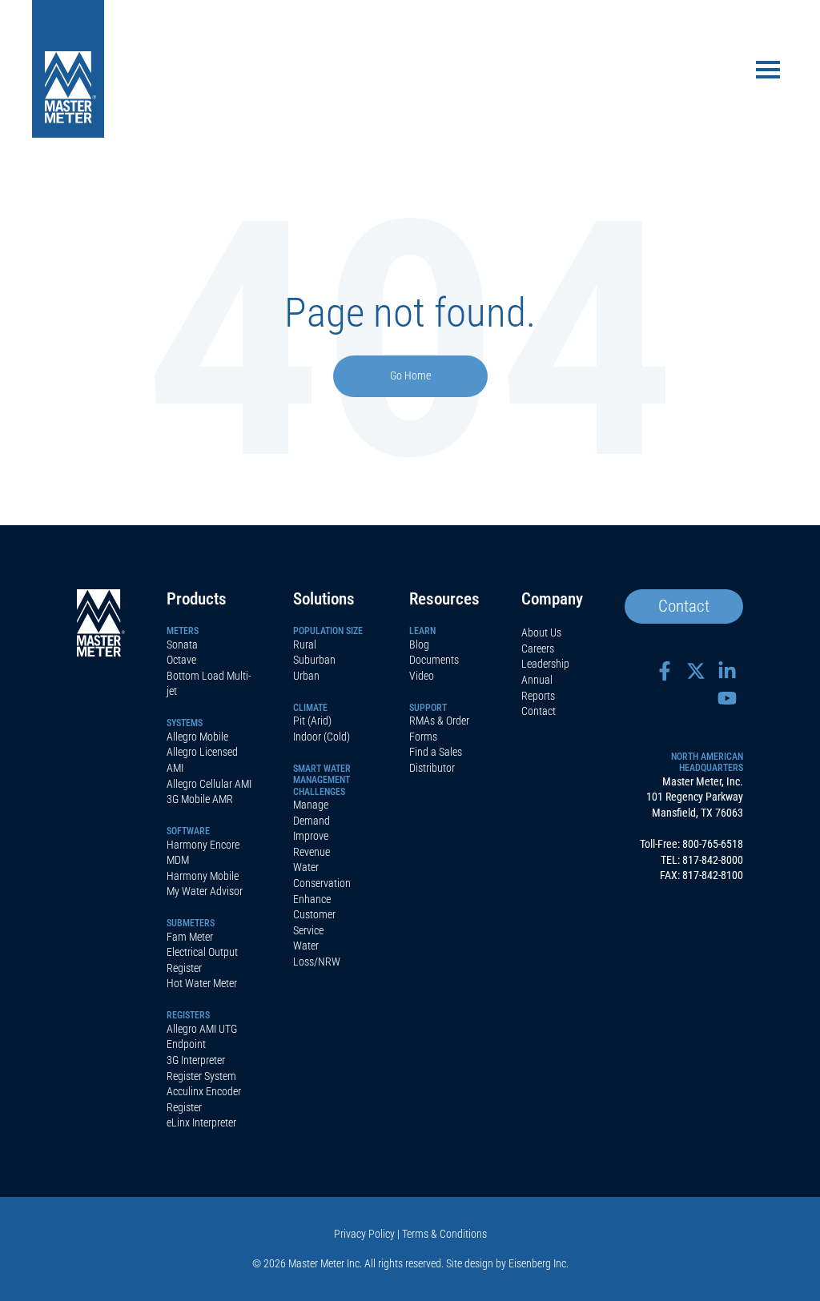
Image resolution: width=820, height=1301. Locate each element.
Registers (188, 1015)
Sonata (182, 644)
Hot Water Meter (202, 983)
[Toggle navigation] (768, 71)
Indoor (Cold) (321, 736)
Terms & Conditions (444, 1233)
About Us (541, 632)
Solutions (324, 598)
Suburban (314, 659)
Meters (183, 630)
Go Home (410, 376)
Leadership (545, 663)
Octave (181, 659)
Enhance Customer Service (314, 915)
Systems (185, 723)
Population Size (328, 630)
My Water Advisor (205, 891)
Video (421, 675)
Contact (538, 711)
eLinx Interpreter (201, 1122)
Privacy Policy (364, 1233)
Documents (434, 659)
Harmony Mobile (203, 875)
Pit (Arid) (312, 720)
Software (188, 831)
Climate (310, 707)
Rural (304, 644)
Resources (444, 598)
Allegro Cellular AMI (209, 783)
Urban (306, 675)
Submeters (191, 923)
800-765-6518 (712, 843)
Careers (537, 648)
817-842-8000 (712, 859)
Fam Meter (190, 936)
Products (197, 598)
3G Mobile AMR (200, 799)
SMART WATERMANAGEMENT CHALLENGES (322, 780)
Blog (419, 644)
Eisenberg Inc (537, 1263)
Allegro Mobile (197, 736)
